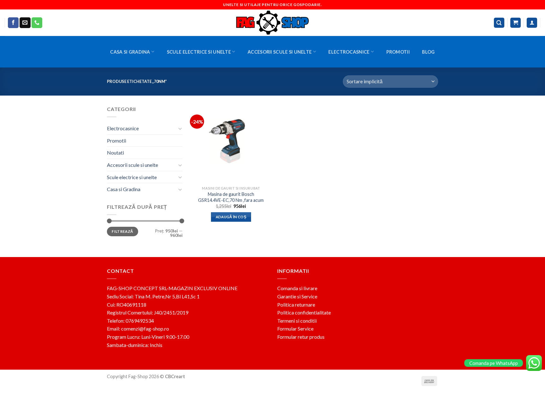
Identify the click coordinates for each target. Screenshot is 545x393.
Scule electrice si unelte (199, 52)
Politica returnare (296, 305)
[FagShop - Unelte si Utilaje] (272, 22)
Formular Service (295, 328)
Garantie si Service (297, 296)
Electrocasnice (348, 52)
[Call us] (37, 22)
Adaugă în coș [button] (231, 217)
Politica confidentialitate (304, 312)
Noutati (115, 152)
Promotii (398, 52)
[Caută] (499, 23)
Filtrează (122, 231)
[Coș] (515, 23)
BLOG (428, 52)
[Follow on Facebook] (13, 22)
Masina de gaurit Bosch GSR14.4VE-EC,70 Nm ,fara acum (231, 197)
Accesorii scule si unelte (280, 52)
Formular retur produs (301, 337)
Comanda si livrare (297, 288)
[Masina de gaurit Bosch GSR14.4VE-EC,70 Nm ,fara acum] (231, 144)
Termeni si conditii (297, 321)
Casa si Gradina (130, 52)
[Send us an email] (25, 22)
